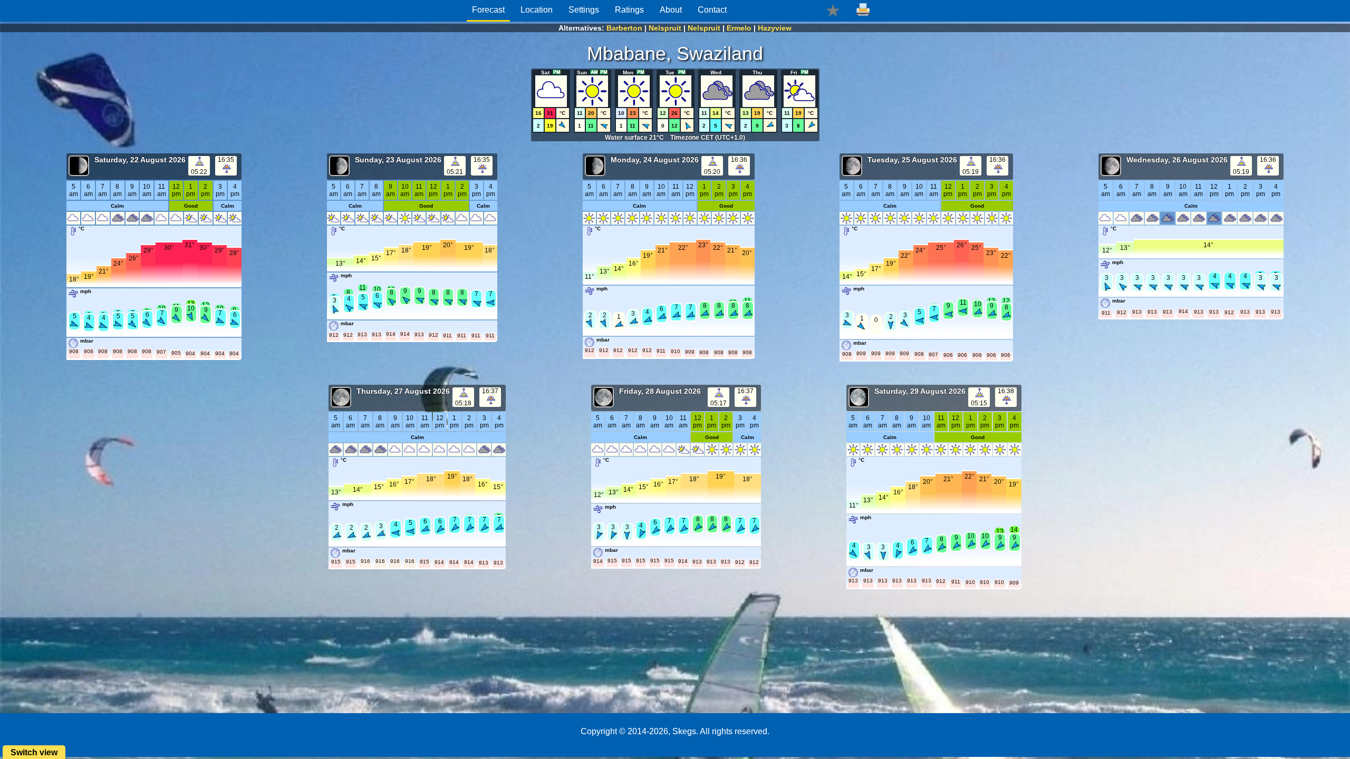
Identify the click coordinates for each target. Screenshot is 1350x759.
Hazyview (775, 28)
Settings (583, 9)
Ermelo (739, 28)
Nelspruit (665, 28)
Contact (712, 9)
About (671, 9)
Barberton (624, 28)
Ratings (629, 9)
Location (536, 9)
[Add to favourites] (833, 10)
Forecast (488, 9)
